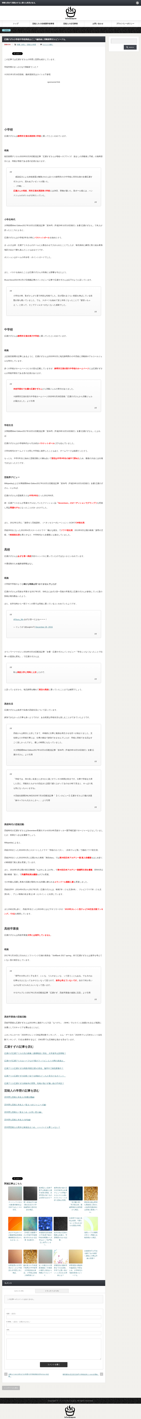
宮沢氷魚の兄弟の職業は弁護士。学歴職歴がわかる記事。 (60, 1236)
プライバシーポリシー (125, 24)
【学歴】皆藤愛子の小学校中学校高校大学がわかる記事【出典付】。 (30, 1236)
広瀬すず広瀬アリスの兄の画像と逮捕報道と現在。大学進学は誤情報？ (35, 1053)
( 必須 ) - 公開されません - (18, 1322)
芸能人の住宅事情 (70, 24)
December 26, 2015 (44, 627)
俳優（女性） (21, 44)
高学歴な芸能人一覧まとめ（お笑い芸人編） (23, 1112)
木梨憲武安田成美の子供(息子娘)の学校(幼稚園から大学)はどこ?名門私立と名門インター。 (45, 1239)
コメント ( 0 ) (18, 1291)
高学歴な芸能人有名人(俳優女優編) (19, 1097)
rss (137, 2)
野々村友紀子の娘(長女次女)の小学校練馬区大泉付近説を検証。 (30, 1206)
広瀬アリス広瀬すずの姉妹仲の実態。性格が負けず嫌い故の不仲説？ (34, 1083)
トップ (15, 24)
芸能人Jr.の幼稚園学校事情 (43, 24)
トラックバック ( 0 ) (52, 1291)
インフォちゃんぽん (68, 1401)
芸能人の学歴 (31, 44)
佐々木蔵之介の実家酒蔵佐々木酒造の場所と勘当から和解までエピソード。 (45, 1270)
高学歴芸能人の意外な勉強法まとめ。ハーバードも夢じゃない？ (32, 1127)
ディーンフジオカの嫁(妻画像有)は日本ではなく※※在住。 (15, 1206)
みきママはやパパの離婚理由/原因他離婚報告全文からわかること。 (15, 1236)
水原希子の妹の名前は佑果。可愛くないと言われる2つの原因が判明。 (75, 1222)
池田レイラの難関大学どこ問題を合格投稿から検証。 (90, 1235)
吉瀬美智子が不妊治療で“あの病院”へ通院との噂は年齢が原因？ (90, 1254)
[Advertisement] (54, 103)
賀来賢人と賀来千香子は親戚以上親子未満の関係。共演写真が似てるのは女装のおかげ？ (45, 1193)
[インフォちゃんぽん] (71, 19)
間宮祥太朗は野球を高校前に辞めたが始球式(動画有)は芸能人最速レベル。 (90, 1207)
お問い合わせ (98, 24)
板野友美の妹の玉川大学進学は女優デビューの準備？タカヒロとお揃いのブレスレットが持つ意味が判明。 (60, 1194)
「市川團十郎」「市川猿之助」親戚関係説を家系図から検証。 (75, 1206)
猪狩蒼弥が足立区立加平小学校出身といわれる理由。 (81, 1374)
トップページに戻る (11, 1388)
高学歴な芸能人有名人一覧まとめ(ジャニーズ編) (25, 1105)
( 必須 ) (11, 1313)
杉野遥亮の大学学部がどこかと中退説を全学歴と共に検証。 (15, 1269)
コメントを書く (48, 44)
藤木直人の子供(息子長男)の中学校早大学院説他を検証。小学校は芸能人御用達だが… (30, 1270)
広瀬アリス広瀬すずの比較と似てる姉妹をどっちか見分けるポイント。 (35, 1076)
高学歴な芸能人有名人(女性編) (17, 1120)
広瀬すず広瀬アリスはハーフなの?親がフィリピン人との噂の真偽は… (34, 1061)
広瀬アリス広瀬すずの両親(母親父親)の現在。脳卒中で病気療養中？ (33, 1068)
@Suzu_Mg (18, 619)
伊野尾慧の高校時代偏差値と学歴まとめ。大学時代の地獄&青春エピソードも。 (75, 1270)
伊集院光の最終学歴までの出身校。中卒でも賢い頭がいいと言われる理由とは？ (60, 1270)
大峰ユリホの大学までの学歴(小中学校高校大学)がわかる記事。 (28, 1375)
